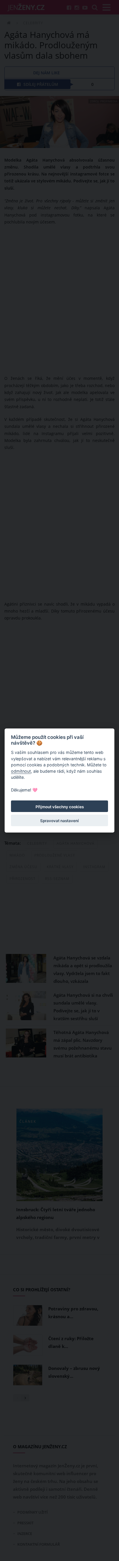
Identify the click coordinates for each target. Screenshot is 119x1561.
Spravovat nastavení (59, 820)
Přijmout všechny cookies (60, 806)
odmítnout (21, 771)
